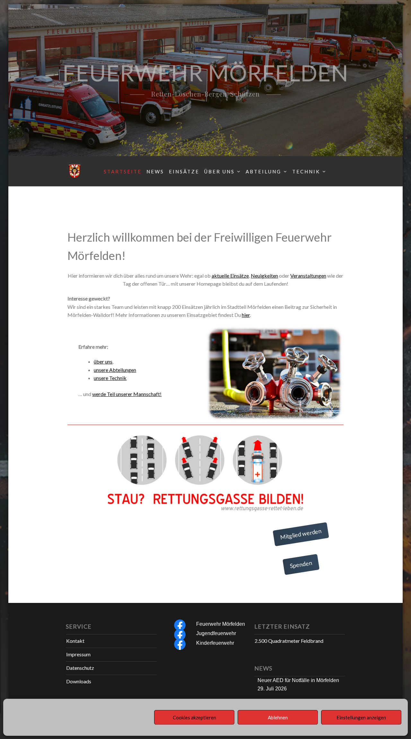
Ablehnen (278, 717)
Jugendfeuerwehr (216, 633)
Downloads (78, 681)
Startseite (123, 171)
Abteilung (263, 171)
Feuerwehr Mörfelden (220, 624)
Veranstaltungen (308, 276)
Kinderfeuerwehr (215, 643)
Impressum (78, 654)
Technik (306, 171)
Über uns (219, 171)
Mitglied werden (301, 534)
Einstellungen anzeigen (361, 717)
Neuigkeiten (264, 276)
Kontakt (75, 641)
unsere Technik (110, 378)
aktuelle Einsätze (230, 276)
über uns (103, 361)
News (155, 171)
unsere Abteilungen (115, 370)
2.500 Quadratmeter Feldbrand (289, 641)
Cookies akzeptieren (194, 717)
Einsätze (184, 171)
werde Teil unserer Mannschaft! (127, 394)
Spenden (301, 564)
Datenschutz (80, 668)
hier (246, 315)
